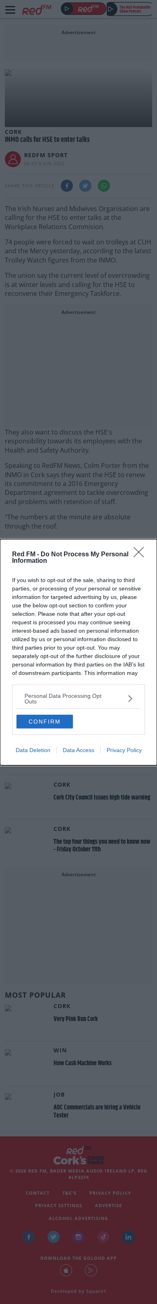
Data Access (78, 750)
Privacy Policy (124, 750)
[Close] (141, 554)
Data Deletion (33, 750)
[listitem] (78, 698)
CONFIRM (45, 721)
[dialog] (78, 652)
